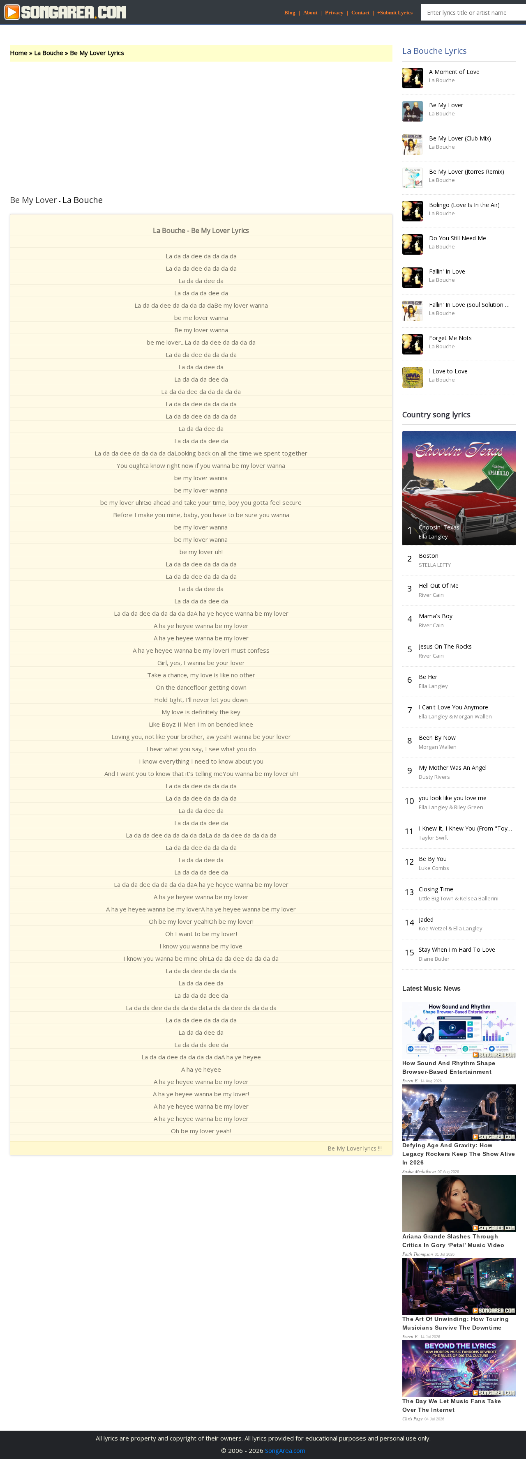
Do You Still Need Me (457, 238)
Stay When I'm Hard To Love (457, 949)
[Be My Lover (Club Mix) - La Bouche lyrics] (412, 144)
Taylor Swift (433, 837)
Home (19, 52)
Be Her (428, 677)
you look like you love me (453, 798)
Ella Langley (433, 536)
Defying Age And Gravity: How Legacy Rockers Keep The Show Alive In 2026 (458, 1154)
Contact (360, 12)
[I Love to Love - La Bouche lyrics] (412, 377)
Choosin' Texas (439, 527)
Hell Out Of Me (439, 585)
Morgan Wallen (438, 746)
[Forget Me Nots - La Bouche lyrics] (412, 344)
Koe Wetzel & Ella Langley (450, 928)
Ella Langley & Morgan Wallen (455, 716)
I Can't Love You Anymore (453, 707)
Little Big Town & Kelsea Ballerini (458, 898)
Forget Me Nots (450, 338)
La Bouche (48, 52)
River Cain (431, 594)
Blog (289, 12)
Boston (428, 555)
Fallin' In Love (447, 271)
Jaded (426, 919)
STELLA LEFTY (435, 564)
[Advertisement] (201, 123)
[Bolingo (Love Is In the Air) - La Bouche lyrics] (412, 211)
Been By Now (437, 737)
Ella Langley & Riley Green (451, 807)
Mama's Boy (435, 616)
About (310, 12)
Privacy (334, 12)
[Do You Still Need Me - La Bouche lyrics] (412, 244)
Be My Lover (446, 105)
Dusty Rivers (434, 776)
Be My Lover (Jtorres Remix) (466, 171)
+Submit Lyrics (395, 12)
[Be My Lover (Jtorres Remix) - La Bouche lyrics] (412, 178)
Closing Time (436, 889)
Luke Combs (434, 868)
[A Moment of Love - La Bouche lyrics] (412, 78)
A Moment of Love (454, 72)
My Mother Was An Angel (453, 767)
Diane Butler (434, 958)
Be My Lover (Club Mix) (460, 138)
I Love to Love (448, 371)
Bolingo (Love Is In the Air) (464, 205)
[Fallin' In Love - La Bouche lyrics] (412, 277)
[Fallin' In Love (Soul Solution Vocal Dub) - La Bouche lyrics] (412, 311)
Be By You (433, 859)
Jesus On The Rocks (445, 646)
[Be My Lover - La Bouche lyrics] (412, 111)
